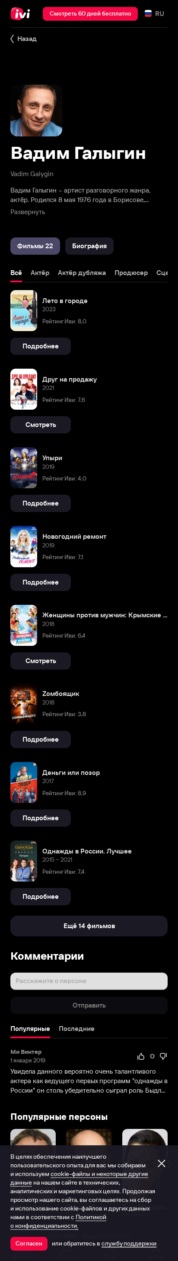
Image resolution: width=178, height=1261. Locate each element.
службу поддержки (129, 1243)
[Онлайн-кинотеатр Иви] (22, 13)
